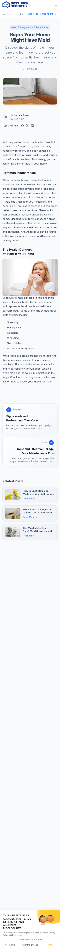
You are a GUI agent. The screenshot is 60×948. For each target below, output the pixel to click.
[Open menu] (56, 4)
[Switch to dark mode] (48, 4)
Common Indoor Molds (19, 173)
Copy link (13, 125)
